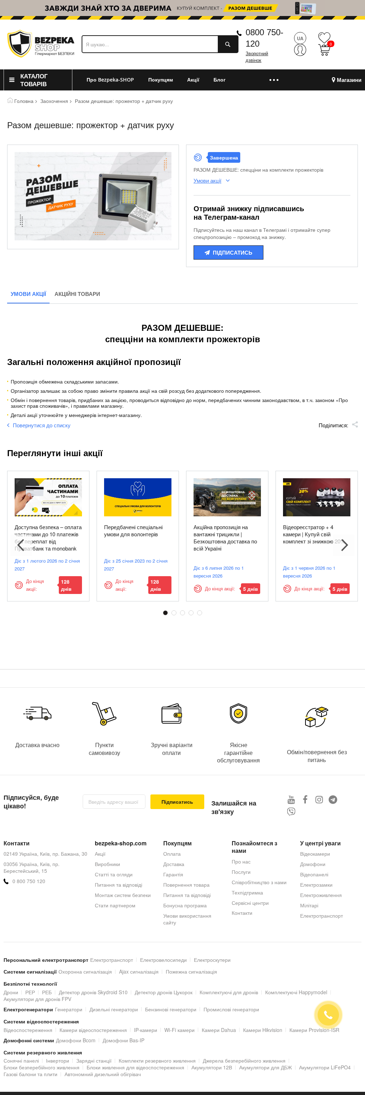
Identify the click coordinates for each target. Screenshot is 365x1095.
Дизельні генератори (113, 1009)
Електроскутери (212, 959)
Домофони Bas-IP (123, 1040)
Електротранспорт (321, 915)
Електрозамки (316, 884)
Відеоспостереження (28, 1029)
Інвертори (57, 1060)
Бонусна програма (185, 905)
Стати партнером (115, 905)
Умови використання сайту (187, 919)
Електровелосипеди (163, 959)
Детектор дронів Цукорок (163, 992)
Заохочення (54, 100)
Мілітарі (309, 905)
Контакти (242, 912)
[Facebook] (305, 799)
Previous (21, 545)
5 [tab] (199, 612)
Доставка (173, 863)
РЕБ (47, 992)
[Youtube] (291, 799)
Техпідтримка (247, 892)
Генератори (68, 1009)
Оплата (172, 853)
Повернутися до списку (42, 425)
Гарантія (173, 874)
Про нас (241, 861)
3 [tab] (182, 612)
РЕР (30, 992)
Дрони (11, 992)
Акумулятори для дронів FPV (37, 998)
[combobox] (160, 44)
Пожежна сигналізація (191, 971)
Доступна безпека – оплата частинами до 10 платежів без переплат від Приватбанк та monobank (48, 537)
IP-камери (145, 1029)
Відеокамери (315, 853)
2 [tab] (173, 612)
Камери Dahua (219, 1029)
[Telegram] (333, 799)
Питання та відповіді (118, 884)
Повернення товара (186, 884)
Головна (24, 100)
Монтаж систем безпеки (123, 894)
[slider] (182, 8)
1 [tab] (165, 612)
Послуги (241, 871)
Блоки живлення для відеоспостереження (135, 1067)
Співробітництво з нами (259, 882)
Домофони (312, 863)
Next (343, 545)
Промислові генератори (231, 1009)
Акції (100, 853)
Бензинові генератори (170, 1009)
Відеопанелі (314, 874)
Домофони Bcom (76, 1040)
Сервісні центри (250, 902)
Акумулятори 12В (211, 1067)
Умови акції (28, 294)
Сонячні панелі (21, 1060)
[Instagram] (319, 799)
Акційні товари (77, 294)
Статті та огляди (114, 874)
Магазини (349, 80)
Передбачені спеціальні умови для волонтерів (133, 530)
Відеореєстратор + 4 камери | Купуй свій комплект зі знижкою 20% (314, 534)
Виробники (107, 863)
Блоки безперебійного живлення (41, 1067)
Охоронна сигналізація (85, 971)
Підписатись (232, 252)
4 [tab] (191, 612)
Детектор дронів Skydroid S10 (93, 992)
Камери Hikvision (262, 1029)
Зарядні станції (94, 1060)
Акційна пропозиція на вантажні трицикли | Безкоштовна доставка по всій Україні (225, 537)
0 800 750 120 (28, 881)
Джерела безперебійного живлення (244, 1060)
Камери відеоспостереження (93, 1029)
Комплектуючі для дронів (229, 992)
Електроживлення (321, 894)
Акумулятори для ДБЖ (265, 1067)
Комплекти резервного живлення (157, 1060)
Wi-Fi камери (179, 1029)
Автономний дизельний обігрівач (103, 1074)
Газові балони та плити (30, 1074)
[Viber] (291, 811)
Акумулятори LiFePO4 (325, 1067)
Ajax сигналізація (139, 971)
